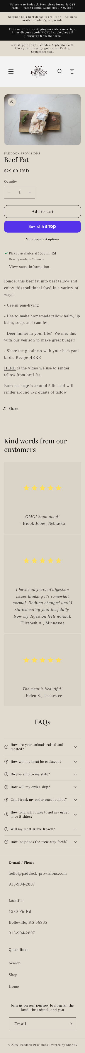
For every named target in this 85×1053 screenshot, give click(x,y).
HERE (35, 357)
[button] (11, 71)
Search (14, 963)
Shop (13, 975)
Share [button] (13, 408)
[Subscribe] (70, 1023)
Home (14, 986)
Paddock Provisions (34, 1044)
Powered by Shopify (63, 1044)
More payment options (42, 239)
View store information (29, 266)
